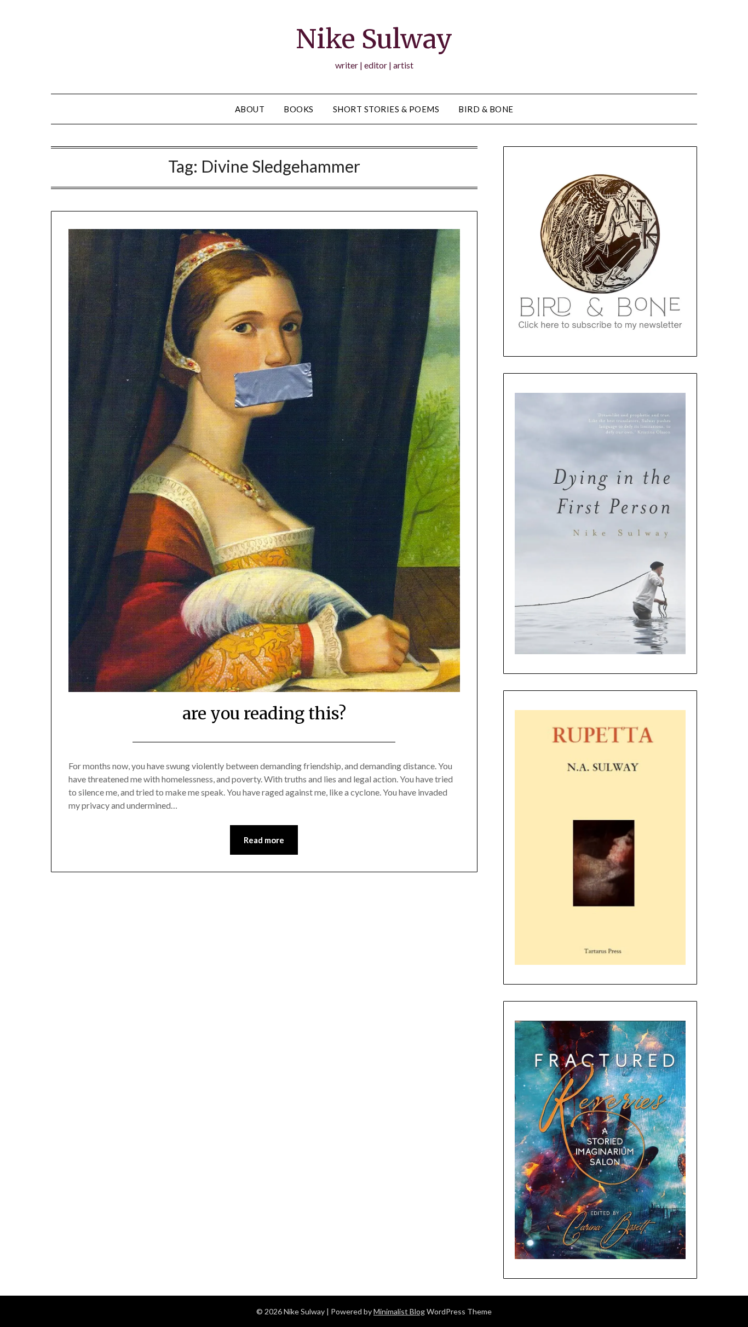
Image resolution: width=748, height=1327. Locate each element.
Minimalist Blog (399, 1311)
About (250, 109)
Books (299, 109)
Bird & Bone (486, 109)
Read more (264, 840)
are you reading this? (264, 713)
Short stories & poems (386, 109)
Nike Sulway (374, 38)
